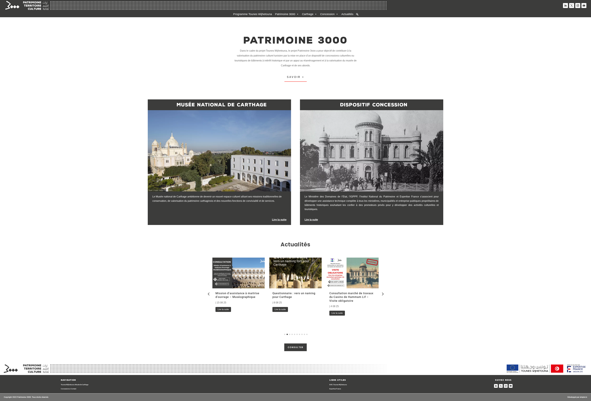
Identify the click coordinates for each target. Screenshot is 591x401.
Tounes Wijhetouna (67, 384)
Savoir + (295, 77)
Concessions (65, 389)
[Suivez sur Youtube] (583, 5)
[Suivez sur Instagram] (577, 5)
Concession (327, 14)
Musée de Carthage (81, 384)
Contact (73, 389)
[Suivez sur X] (571, 5)
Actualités (347, 14)
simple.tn (583, 397)
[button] (357, 14)
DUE (330, 384)
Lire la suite (223, 309)
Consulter (295, 347)
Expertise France (335, 389)
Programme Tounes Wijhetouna (252, 14)
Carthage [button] (307, 14)
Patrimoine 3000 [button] (285, 14)
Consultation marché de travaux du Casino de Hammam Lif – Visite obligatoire (351, 297)
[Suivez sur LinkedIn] (565, 5)
